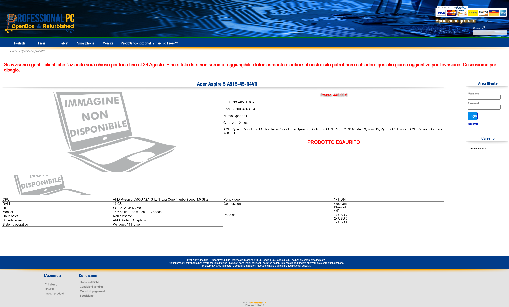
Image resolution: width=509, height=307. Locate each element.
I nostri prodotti (54, 293)
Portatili (19, 43)
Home (13, 51)
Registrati (473, 123)
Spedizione (87, 295)
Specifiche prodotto (33, 51)
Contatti (49, 289)
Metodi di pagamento (93, 291)
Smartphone (85, 43)
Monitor (108, 43)
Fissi (41, 43)
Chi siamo (51, 284)
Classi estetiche (89, 282)
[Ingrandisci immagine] (114, 132)
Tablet (63, 43)
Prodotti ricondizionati (149, 43)
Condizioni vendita (91, 286)
